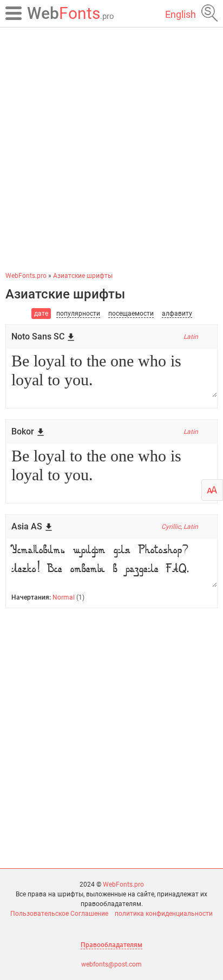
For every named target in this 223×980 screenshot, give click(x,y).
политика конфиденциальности (164, 913)
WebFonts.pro (123, 884)
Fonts (70, 13)
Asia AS (26, 526)
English (180, 14)
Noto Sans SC (37, 336)
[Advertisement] (111, 149)
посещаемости (131, 313)
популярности (78, 313)
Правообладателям (111, 945)
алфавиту (177, 313)
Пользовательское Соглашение (59, 913)
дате (41, 313)
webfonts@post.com (111, 964)
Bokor (22, 431)
